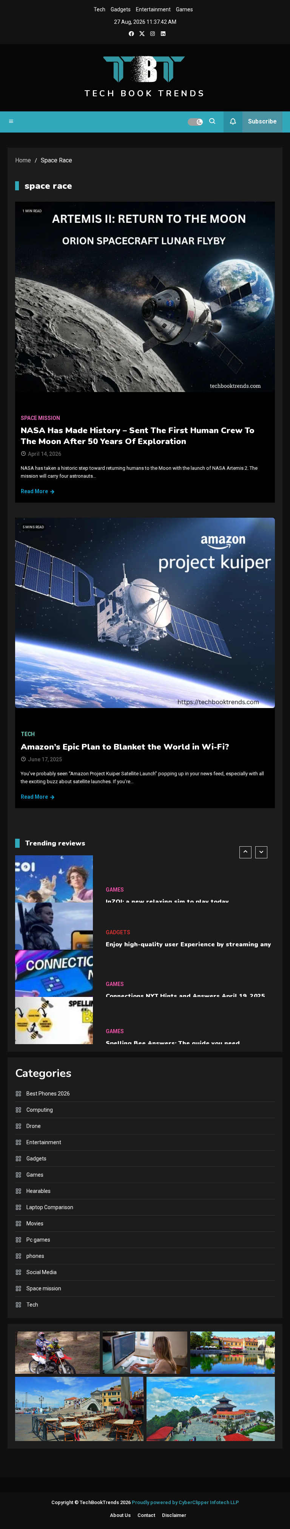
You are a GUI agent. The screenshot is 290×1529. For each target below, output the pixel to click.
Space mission (40, 418)
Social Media (41, 1272)
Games (184, 9)
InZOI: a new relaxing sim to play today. (168, 864)
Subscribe (262, 121)
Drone (33, 1126)
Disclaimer (174, 1515)
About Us (120, 1515)
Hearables (38, 1191)
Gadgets (121, 9)
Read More (34, 491)
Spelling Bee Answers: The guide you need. (173, 1005)
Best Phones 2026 (48, 1094)
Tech (99, 9)
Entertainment (153, 9)
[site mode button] (195, 122)
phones (35, 1256)
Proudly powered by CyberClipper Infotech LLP (185, 1502)
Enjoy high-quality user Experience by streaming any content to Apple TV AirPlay (188, 911)
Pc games (38, 1240)
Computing (39, 1110)
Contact (146, 1515)
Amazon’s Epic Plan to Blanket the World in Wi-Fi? (125, 747)
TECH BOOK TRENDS (145, 93)
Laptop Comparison (49, 1207)
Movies (34, 1223)
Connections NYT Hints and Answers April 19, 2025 (185, 958)
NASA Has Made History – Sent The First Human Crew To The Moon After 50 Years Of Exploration (138, 436)
